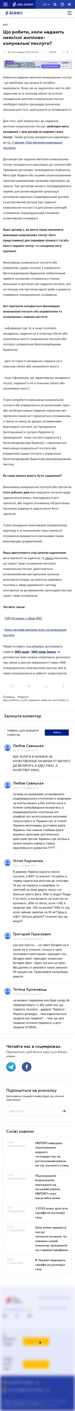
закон (49, 558)
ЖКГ (6, 24)
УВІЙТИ (57, 732)
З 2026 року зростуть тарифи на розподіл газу (51, 1212)
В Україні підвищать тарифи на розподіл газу (50, 1264)
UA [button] (45, 4)
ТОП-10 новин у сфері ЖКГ (23, 618)
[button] (5, 4)
